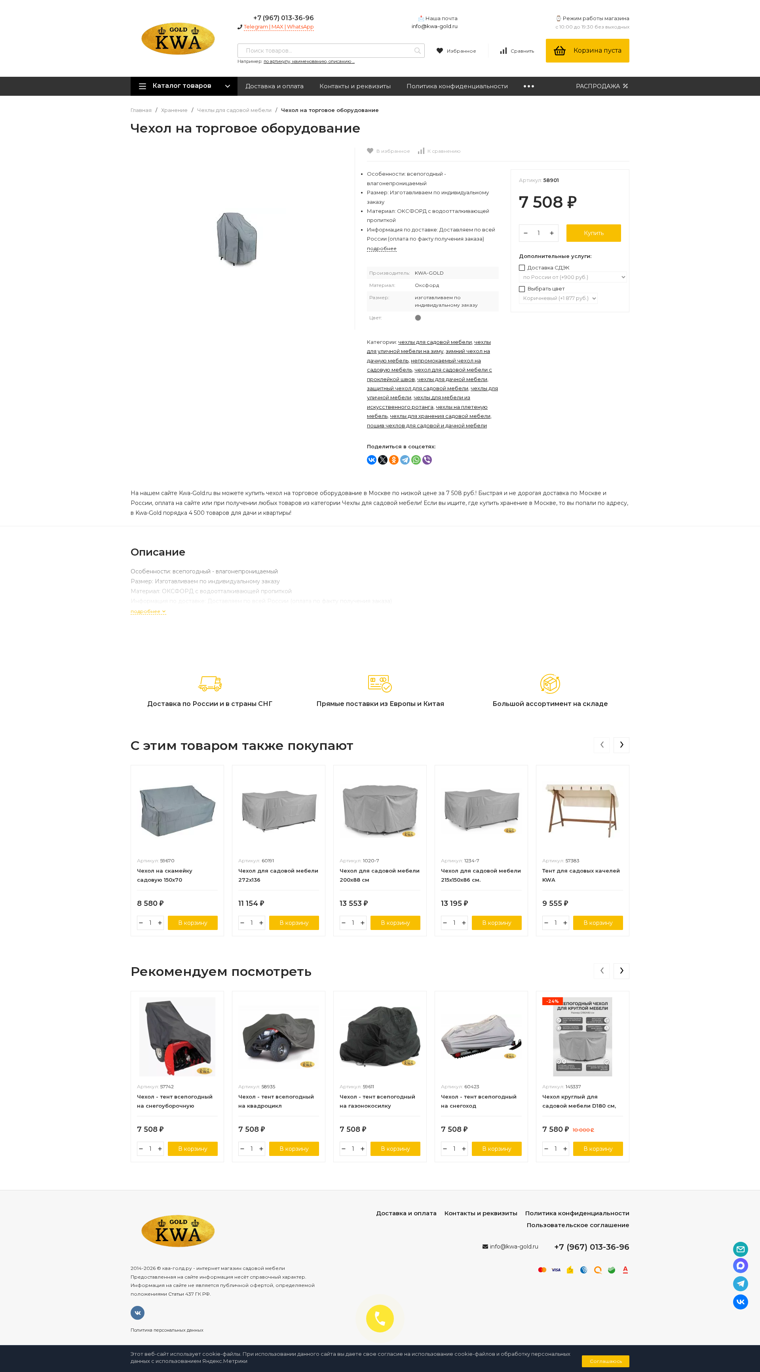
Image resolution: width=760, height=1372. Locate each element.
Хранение (174, 110)
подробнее (146, 611)
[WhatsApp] (416, 460)
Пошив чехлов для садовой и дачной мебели (427, 425)
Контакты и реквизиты (355, 86)
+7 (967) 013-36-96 (283, 18)
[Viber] (427, 460)
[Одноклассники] (394, 460)
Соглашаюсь (606, 1361)
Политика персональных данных (167, 1330)
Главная (141, 110)
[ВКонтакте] (371, 460)
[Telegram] (405, 460)
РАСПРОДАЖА (598, 86)
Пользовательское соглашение (578, 1225)
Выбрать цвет (545, 288)
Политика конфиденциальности (457, 86)
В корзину (192, 922)
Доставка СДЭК (548, 267)
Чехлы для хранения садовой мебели (440, 416)
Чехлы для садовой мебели (234, 110)
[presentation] (602, 745)
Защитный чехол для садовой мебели (417, 388)
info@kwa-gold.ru (435, 26)
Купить (594, 233)
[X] (383, 460)
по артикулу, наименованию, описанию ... (309, 61)
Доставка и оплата (274, 86)
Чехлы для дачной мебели (452, 379)
